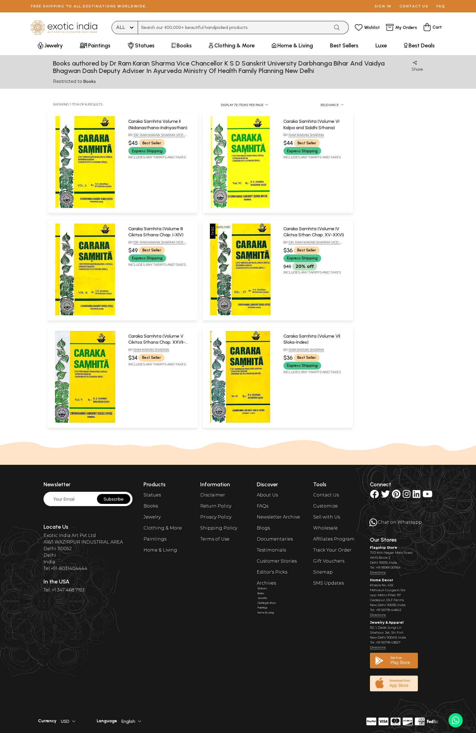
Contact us (413, 6)
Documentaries (275, 539)
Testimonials (271, 550)
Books (151, 506)
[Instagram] (406, 495)
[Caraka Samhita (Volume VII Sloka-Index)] (240, 421)
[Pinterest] (396, 495)
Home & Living (160, 550)
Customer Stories (277, 561)
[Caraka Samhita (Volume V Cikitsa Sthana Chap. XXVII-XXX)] (85, 421)
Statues (152, 495)
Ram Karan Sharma (306, 135)
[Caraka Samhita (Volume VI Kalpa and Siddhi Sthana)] (240, 207)
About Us (267, 495)
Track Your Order (332, 550)
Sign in (383, 6)
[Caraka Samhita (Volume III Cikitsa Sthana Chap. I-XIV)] (85, 314)
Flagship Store (383, 547)
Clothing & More (163, 528)
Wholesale (325, 528)
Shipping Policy (218, 528)
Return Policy (215, 506)
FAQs (262, 506)
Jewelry (152, 517)
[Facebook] (374, 495)
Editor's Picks (272, 572)
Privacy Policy (215, 517)
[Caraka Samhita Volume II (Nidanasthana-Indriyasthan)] (85, 207)
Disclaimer (212, 495)
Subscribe (114, 499)
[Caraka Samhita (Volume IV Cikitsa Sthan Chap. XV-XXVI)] (240, 314)
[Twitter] (385, 495)
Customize (325, 506)
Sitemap (323, 572)
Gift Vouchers (328, 561)
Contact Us (326, 495)
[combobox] (234, 27)
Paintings (155, 539)
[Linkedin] (416, 495)
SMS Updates (328, 583)
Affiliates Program (334, 539)
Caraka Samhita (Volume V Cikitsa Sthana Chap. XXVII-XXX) (156, 342)
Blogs (263, 528)
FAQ (440, 6)
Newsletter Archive (278, 517)
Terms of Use (214, 539)
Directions (378, 572)
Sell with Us (326, 517)
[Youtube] (427, 495)
